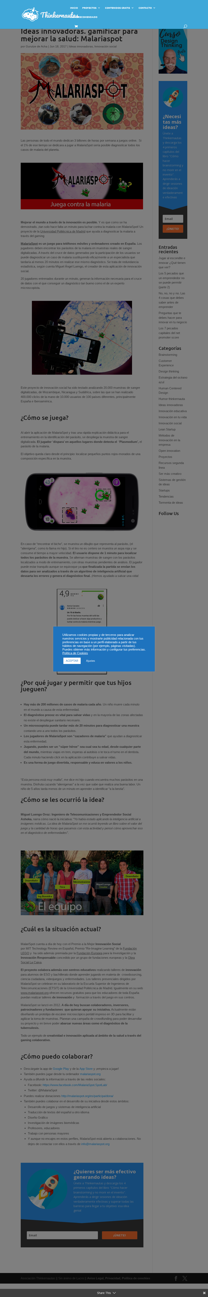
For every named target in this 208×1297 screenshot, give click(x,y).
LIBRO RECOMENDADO (83, 17)
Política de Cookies (75, 653)
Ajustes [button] (90, 660)
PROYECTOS (89, 7)
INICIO (74, 7)
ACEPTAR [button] (72, 660)
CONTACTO (145, 7)
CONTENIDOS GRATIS (117, 7)
